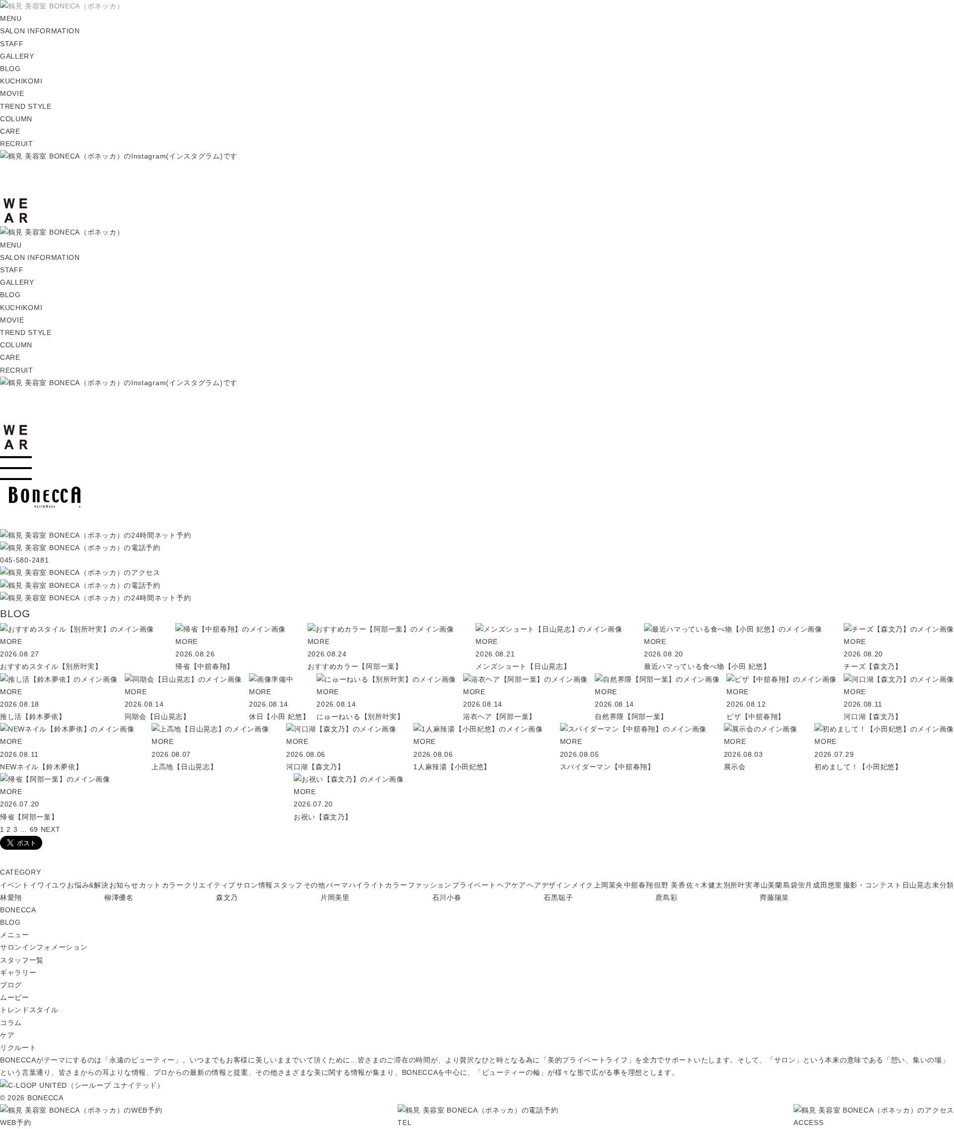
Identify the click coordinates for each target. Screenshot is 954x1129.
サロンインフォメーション (43, 947)
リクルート (18, 1047)
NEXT (51, 829)
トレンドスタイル (29, 1010)
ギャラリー (18, 972)
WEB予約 (15, 1123)
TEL (404, 1123)
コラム (11, 1023)
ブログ (11, 985)
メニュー (14, 935)
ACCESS (808, 1123)
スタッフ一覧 (22, 960)
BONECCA (18, 910)
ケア (7, 1035)
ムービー (14, 997)
